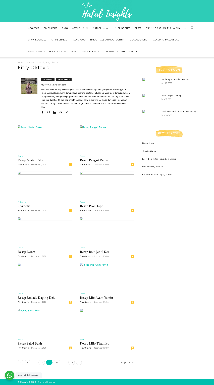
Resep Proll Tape (91, 206)
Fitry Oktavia (23, 164)
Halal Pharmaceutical (165, 39)
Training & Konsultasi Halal (162, 28)
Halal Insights (122, 28)
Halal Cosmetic (138, 39)
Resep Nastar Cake (30, 160)
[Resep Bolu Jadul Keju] (107, 230)
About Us (33, 28)
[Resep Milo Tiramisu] (107, 322)
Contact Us (50, 28)
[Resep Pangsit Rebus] (107, 138)
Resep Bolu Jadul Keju (95, 252)
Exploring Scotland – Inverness (176, 79)
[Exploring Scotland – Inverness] (150, 83)
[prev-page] (20, 362)
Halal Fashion (57, 51)
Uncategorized (37, 39)
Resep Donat (26, 252)
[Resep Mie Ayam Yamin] (107, 276)
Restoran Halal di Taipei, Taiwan (157, 174)
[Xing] (68, 113)
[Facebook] (173, 28)
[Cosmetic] (45, 184)
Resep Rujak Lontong (171, 95)
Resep (138, 28)
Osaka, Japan (148, 143)
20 (41, 362)
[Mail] (62, 113)
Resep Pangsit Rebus (94, 160)
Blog (65, 28)
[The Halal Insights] (107, 11)
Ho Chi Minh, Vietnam (152, 166)
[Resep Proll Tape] (107, 184)
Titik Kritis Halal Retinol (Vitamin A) (179, 111)
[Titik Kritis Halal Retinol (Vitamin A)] (150, 116)
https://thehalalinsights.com (53, 85)
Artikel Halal (80, 28)
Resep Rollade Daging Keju (37, 297)
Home (21, 62)
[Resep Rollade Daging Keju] (45, 276)
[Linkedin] (184, 28)
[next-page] (79, 362)
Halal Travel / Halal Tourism (107, 39)
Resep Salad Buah (30, 343)
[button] (192, 28)
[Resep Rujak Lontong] (150, 100)
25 (71, 362)
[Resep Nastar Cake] (45, 138)
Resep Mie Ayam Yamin (96, 297)
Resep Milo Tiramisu (94, 343)
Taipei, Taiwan (149, 151)
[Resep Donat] (45, 230)
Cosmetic (24, 206)
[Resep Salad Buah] (45, 322)
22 (57, 362)
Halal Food (79, 39)
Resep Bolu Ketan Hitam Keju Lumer (159, 158)
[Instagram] (179, 28)
